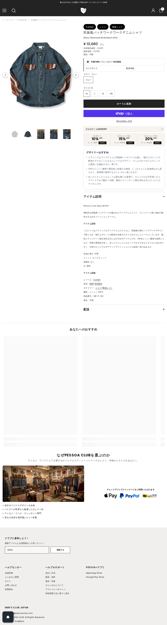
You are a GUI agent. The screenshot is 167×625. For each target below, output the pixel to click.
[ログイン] (153, 10)
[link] (40, 439)
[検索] (14, 11)
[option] (40, 75)
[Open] (8, 617)
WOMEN (98, 283)
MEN (92, 283)
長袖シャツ (107, 287)
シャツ (98, 287)
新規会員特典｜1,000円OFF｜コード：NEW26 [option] (83, 2)
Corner (96, 279)
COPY (102, 143)
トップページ (8, 19)
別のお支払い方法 (124, 121)
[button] (5, 75)
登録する (60, 549)
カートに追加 (124, 103)
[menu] (4, 10)
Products (22, 19)
